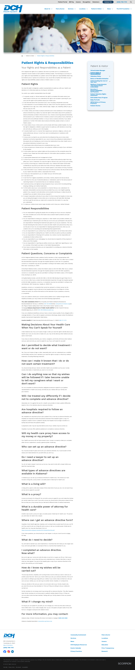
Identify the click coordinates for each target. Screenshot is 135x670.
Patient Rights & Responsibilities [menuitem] (95, 73)
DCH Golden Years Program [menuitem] (99, 97)
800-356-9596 (42, 310)
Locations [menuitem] (82, 9)
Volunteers (95, 2)
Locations (105, 638)
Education (105, 644)
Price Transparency (108, 648)
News (72, 641)
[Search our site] (131, 2)
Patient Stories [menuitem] (95, 105)
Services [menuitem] (70, 9)
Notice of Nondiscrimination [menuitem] (99, 78)
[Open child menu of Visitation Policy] (109, 76)
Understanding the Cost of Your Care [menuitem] (98, 81)
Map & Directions (8, 645)
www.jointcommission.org (63, 303)
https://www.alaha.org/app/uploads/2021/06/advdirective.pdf (38, 530)
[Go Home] (22, 55)
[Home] (12, 9)
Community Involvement (78, 635)
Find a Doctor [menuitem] (60, 9)
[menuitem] (5, 667)
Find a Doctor (106, 635)
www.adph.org (49, 310)
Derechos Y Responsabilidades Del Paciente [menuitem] (96, 90)
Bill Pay (71, 2)
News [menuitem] (109, 9)
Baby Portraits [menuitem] (95, 99)
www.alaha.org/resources (45, 621)
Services (73, 638)
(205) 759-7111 (122, 2)
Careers (78, 2)
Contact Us (108, 2)
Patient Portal (62, 2)
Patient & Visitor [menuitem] (96, 9)
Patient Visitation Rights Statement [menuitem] (98, 94)
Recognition (86, 2)
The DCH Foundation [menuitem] (123, 9)
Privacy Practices (76, 651)
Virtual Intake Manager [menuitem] (97, 70)
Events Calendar (76, 648)
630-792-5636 (48, 303)
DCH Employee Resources (79, 644)
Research (105, 651)
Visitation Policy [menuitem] (95, 76)
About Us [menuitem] (47, 9)
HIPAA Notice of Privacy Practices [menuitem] (98, 103)
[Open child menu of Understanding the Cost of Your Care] (109, 81)
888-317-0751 (63, 320)
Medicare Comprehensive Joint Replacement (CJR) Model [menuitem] (98, 86)
